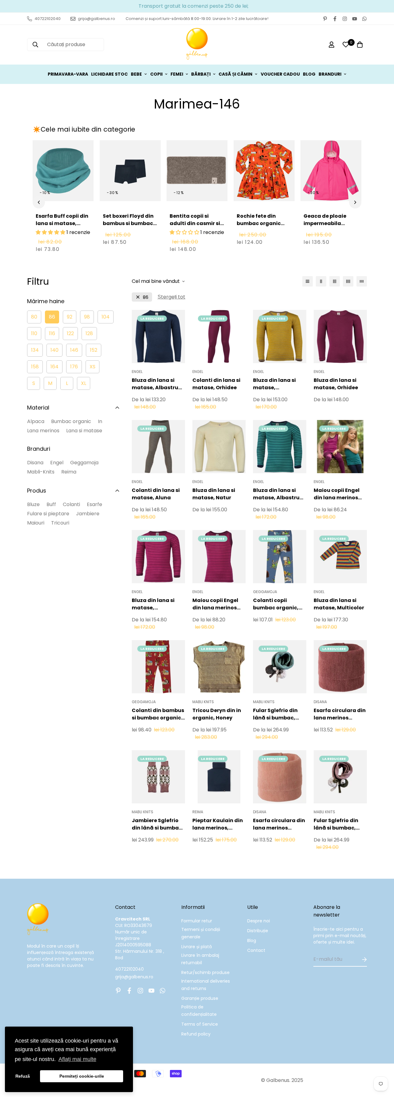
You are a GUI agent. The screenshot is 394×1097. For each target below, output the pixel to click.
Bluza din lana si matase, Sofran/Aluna (274, 384)
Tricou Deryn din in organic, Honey (216, 714)
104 (106, 316)
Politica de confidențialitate (199, 1010)
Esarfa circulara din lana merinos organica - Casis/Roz (340, 714)
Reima (68, 471)
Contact (256, 950)
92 (69, 316)
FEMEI (177, 74)
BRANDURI (330, 74)
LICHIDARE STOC (109, 74)
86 (52, 316)
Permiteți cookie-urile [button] (81, 1076)
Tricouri (60, 522)
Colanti (71, 504)
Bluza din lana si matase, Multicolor (339, 604)
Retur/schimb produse (205, 972)
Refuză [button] (22, 1076)
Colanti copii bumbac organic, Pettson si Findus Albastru (276, 604)
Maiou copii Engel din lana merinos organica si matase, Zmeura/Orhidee (219, 604)
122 (70, 333)
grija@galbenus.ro (134, 977)
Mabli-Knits (40, 471)
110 (34, 333)
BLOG (309, 74)
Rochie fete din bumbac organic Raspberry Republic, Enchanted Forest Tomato (263, 230)
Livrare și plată (196, 947)
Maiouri (35, 522)
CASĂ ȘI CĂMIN (235, 74)
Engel (56, 462)
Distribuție (257, 931)
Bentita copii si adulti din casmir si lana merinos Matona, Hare (195, 227)
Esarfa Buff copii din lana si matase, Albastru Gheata (62, 223)
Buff (51, 504)
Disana (35, 462)
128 (89, 333)
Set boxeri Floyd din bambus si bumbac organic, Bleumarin (128, 223)
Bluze (33, 504)
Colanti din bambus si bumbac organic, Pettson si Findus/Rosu (158, 714)
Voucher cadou (280, 74)
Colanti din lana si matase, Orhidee (216, 384)
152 (93, 350)
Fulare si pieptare (48, 513)
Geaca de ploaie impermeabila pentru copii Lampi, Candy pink (329, 227)
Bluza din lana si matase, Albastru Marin (155, 384)
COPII (156, 74)
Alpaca (35, 421)
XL (83, 383)
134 (35, 350)
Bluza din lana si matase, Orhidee (336, 384)
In (100, 421)
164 (54, 366)
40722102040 (129, 969)
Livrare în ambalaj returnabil (200, 959)
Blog (251, 940)
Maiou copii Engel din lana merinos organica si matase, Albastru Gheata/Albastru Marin (340, 494)
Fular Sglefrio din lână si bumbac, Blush (336, 824)
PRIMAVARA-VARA (68, 74)
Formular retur (196, 921)
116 (52, 333)
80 (34, 316)
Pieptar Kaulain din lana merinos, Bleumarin (217, 824)
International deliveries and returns (205, 985)
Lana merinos (43, 430)
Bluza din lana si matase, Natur (213, 494)
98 (87, 316)
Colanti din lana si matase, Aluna (156, 494)
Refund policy (196, 1034)
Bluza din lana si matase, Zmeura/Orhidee (153, 604)
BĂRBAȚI (201, 74)
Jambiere (87, 513)
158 (35, 366)
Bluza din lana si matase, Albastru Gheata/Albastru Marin (276, 494)
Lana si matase (84, 430)
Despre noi (258, 921)
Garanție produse (199, 998)
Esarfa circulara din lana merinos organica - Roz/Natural (279, 824)
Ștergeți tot (171, 296)
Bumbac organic (71, 421)
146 (74, 350)
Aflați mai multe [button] (77, 1059)
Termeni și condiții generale (200, 933)
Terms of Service (199, 1024)
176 (74, 366)
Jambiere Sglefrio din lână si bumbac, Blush (157, 824)
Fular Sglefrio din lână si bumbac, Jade (275, 714)
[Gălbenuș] (197, 45)
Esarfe (94, 504)
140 (54, 350)
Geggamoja (84, 462)
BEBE (136, 74)
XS (92, 366)
